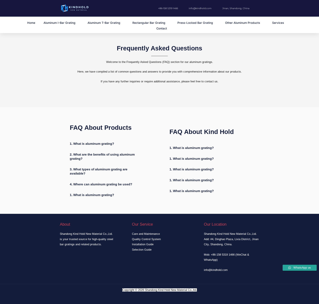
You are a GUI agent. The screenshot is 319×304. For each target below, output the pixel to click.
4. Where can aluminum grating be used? (101, 184)
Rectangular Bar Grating (148, 22)
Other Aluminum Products (242, 22)
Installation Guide (143, 244)
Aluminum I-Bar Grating (59, 22)
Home (31, 22)
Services (278, 22)
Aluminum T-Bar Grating (104, 22)
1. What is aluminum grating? (92, 143)
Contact (161, 28)
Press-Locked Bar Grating (195, 22)
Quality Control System (146, 239)
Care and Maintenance (146, 233)
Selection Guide (142, 249)
